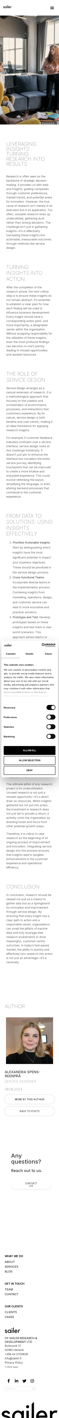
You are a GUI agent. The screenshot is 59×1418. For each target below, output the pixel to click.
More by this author (29, 1099)
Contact (12, 1294)
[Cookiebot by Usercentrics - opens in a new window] (42, 645)
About (10, 1261)
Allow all (29, 750)
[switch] (50, 717)
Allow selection (29, 760)
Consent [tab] (10, 653)
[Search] (33, 1389)
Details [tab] (29, 653)
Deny (29, 770)
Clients (11, 1312)
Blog (8, 1271)
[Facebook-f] (9, 1381)
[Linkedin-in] (16, 1381)
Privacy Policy (14, 1362)
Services (11, 1266)
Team (9, 1289)
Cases (9, 1317)
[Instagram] (32, 1381)
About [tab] (48, 653)
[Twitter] (24, 1381)
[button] (52, 8)
